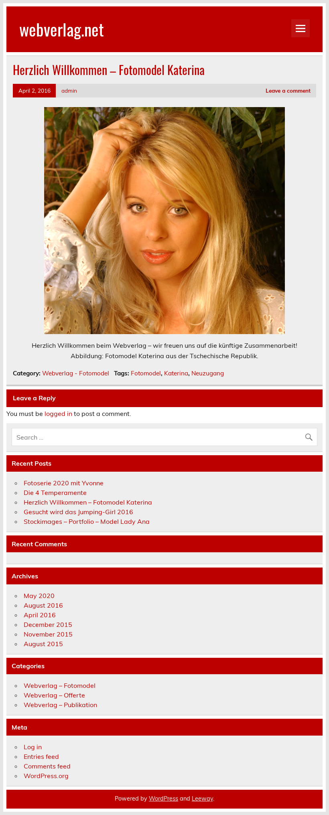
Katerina (176, 373)
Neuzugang (207, 373)
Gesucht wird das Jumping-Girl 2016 (78, 512)
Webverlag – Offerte (54, 695)
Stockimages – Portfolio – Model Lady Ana (87, 521)
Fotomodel (146, 373)
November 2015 (48, 634)
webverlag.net (61, 28)
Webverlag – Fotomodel (59, 685)
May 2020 (39, 596)
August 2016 (43, 605)
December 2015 (48, 624)
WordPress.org (46, 776)
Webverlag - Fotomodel (75, 373)
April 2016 (40, 615)
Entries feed (41, 756)
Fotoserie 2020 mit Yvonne (64, 483)
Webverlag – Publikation (60, 705)
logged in (58, 414)
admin (69, 90)
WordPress (163, 798)
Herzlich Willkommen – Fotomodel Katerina (88, 502)
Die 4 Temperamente (55, 493)
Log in (33, 747)
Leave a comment (288, 90)
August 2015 (43, 644)
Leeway (202, 798)
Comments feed (47, 766)
